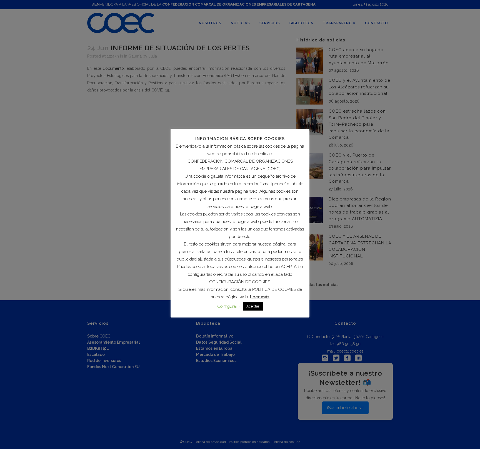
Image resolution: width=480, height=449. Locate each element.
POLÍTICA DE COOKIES (274, 289)
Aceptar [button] (252, 306)
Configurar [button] (227, 306)
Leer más (259, 296)
